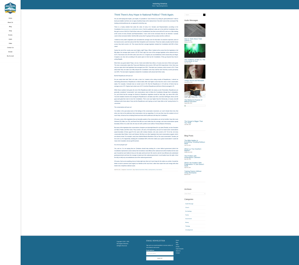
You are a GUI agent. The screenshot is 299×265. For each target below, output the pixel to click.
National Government (139, 169)
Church (187, 207)
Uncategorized (189, 230)
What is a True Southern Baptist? (192, 149)
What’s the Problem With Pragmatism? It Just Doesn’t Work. (194, 164)
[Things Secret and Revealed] (194, 72)
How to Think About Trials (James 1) (193, 39)
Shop (177, 244)
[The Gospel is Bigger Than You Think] (194, 112)
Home (177, 240)
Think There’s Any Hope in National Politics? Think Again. (144, 14)
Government (129, 169)
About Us (178, 250)
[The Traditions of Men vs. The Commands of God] (194, 51)
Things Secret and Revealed (194, 80)
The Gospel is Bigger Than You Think (193, 122)
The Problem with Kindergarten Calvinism (192, 156)
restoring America (152, 169)
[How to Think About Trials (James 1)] (194, 30)
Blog (177, 242)
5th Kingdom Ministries (122, 243)
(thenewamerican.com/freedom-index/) (131, 29)
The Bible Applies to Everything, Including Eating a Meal (194, 142)
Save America (159, 169)
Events (177, 246)
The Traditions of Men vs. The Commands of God (194, 60)
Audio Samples (180, 248)
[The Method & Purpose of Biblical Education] (194, 91)
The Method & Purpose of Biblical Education (193, 100)
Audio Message (189, 203)
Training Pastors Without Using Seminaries (192, 172)
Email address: (150, 250)
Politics (146, 169)
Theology (187, 226)
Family (187, 215)
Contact (178, 253)
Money (187, 222)
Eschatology (188, 211)
